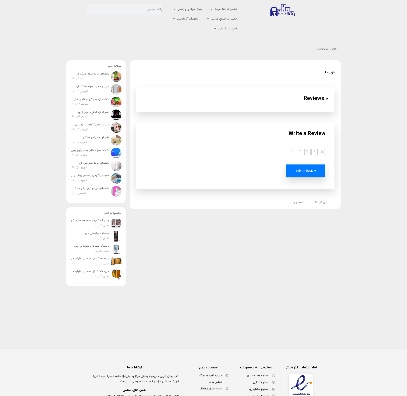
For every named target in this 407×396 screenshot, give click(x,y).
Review (323, 49)
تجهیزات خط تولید (226, 9)
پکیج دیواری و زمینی (189, 9)
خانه (334, 49)
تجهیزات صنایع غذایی (224, 18)
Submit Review (305, 170)
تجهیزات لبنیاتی (227, 28)
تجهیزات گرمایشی (187, 18)
